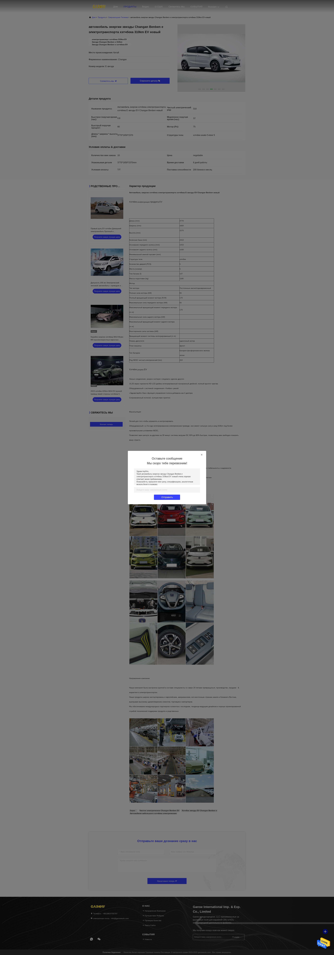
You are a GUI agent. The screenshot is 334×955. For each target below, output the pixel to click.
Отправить (167, 497)
